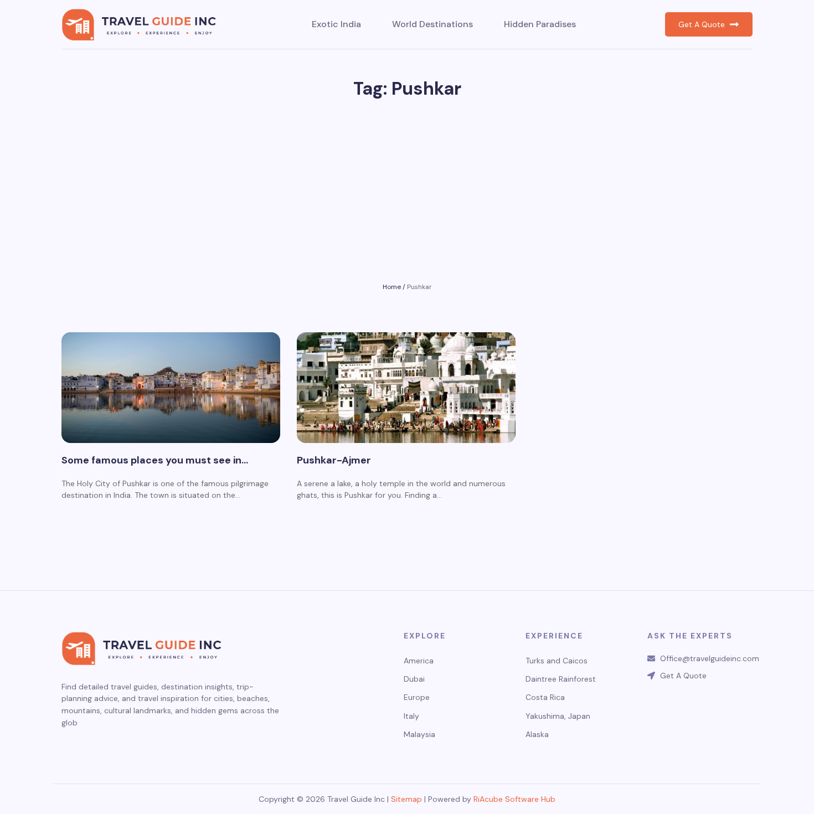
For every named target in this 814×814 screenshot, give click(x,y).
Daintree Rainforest (561, 679)
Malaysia (419, 734)
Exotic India (336, 24)
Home (392, 286)
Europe (417, 697)
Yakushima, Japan (558, 716)
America (419, 661)
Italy (411, 716)
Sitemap (406, 799)
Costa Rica (545, 697)
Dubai (414, 679)
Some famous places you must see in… (154, 461)
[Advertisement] (407, 196)
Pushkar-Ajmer (334, 461)
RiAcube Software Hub (514, 799)
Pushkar (419, 287)
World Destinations (432, 24)
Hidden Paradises (540, 24)
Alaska (537, 734)
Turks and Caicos (557, 661)
